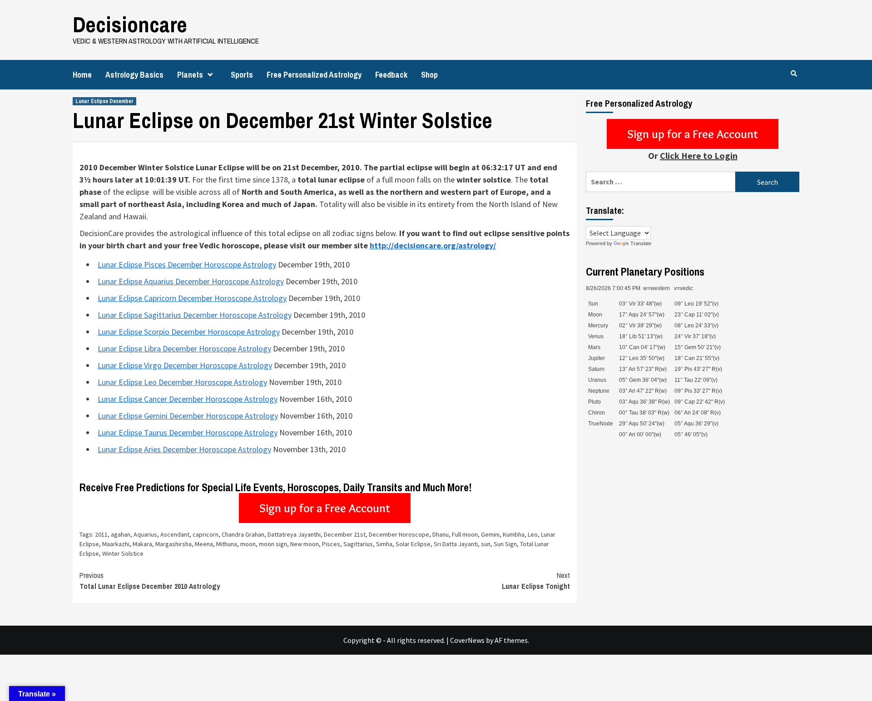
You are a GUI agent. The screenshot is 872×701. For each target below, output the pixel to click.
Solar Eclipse (413, 544)
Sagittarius (358, 544)
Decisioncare (130, 24)
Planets (190, 74)
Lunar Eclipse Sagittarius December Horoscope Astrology (195, 315)
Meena (204, 544)
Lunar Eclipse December (104, 101)
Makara (142, 544)
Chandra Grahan (243, 534)
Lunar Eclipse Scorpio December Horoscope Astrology (189, 331)
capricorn (205, 534)
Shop (429, 74)
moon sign (273, 544)
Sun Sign (505, 544)
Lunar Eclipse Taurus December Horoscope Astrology (187, 432)
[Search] (793, 73)
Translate (640, 243)
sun (485, 544)
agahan (120, 534)
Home (82, 74)
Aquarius (145, 534)
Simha (384, 544)
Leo (533, 534)
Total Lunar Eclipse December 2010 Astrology (149, 580)
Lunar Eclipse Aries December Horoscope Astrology (184, 449)
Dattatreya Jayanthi (294, 534)
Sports (242, 74)
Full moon (465, 534)
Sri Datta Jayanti (456, 544)
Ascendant (174, 534)
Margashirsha (173, 544)
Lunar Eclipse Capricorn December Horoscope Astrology (192, 298)
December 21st (345, 534)
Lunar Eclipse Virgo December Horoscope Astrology (185, 365)
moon (248, 544)
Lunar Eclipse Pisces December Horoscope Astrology (187, 264)
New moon (304, 544)
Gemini (490, 534)
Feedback (391, 74)
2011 (101, 534)
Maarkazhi (115, 544)
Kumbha (514, 534)
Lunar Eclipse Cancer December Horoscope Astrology (187, 399)
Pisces (331, 544)
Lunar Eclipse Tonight (536, 580)
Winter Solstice (123, 553)
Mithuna (226, 544)
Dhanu (440, 534)
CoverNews (467, 640)
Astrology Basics (134, 74)
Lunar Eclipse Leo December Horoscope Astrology (182, 382)
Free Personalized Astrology (314, 74)
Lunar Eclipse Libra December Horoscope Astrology (184, 348)
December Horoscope (399, 534)
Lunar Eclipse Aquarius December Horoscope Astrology (191, 281)
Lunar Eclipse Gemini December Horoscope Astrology (188, 415)
